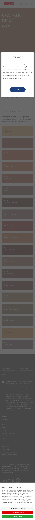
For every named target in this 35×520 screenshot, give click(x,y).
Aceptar (17, 89)
